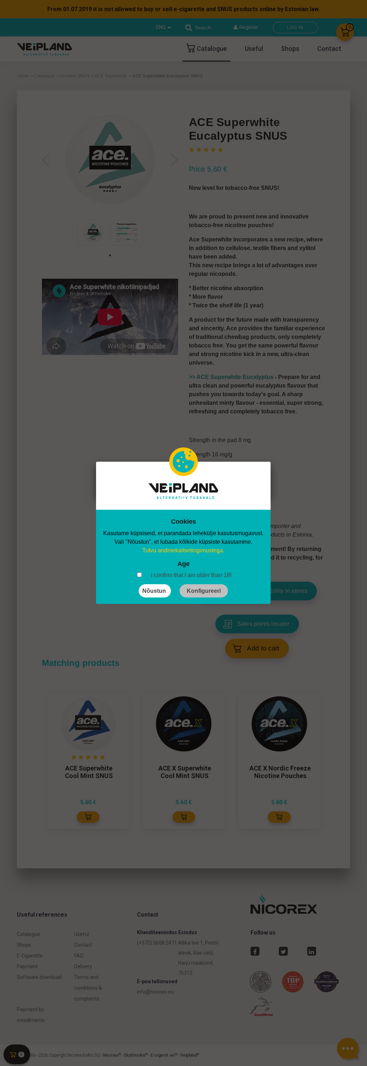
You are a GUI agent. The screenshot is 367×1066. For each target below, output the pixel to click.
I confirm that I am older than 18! (191, 575)
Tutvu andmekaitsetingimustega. (183, 550)
